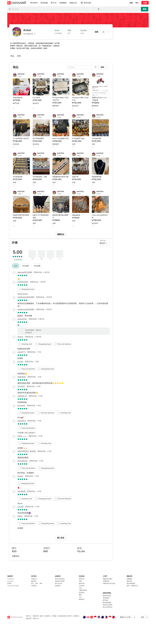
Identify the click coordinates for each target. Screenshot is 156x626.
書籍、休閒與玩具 (132, 585)
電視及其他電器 (60, 581)
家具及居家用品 (60, 579)
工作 (80, 597)
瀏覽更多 (61, 234)
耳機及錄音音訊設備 (109, 583)
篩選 (102, 67)
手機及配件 (106, 581)
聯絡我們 (35, 616)
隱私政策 (28, 618)
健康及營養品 (107, 596)
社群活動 (81, 585)
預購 (80, 581)
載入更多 (61, 538)
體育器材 (105, 600)
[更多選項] (108, 31)
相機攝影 (129, 579)
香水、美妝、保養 (36, 583)
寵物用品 (58, 585)
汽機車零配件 (83, 590)
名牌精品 (34, 585)
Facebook (10, 579)
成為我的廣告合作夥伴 (65, 616)
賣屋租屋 (81, 592)
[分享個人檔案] (103, 31)
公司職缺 (54, 616)
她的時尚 (34, 581)
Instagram (10, 581)
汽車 (80, 588)
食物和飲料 (106, 598)
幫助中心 (28, 616)
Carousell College (13, 585)
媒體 (41, 616)
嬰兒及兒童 (58, 583)
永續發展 (47, 616)
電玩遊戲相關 (107, 602)
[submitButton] (144, 9)
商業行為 (35, 618)
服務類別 (81, 599)
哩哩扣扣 (81, 579)
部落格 (9, 583)
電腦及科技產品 (107, 579)
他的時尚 (34, 579)
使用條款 (76, 616)
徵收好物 (81, 583)
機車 (80, 595)
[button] (29, 33)
